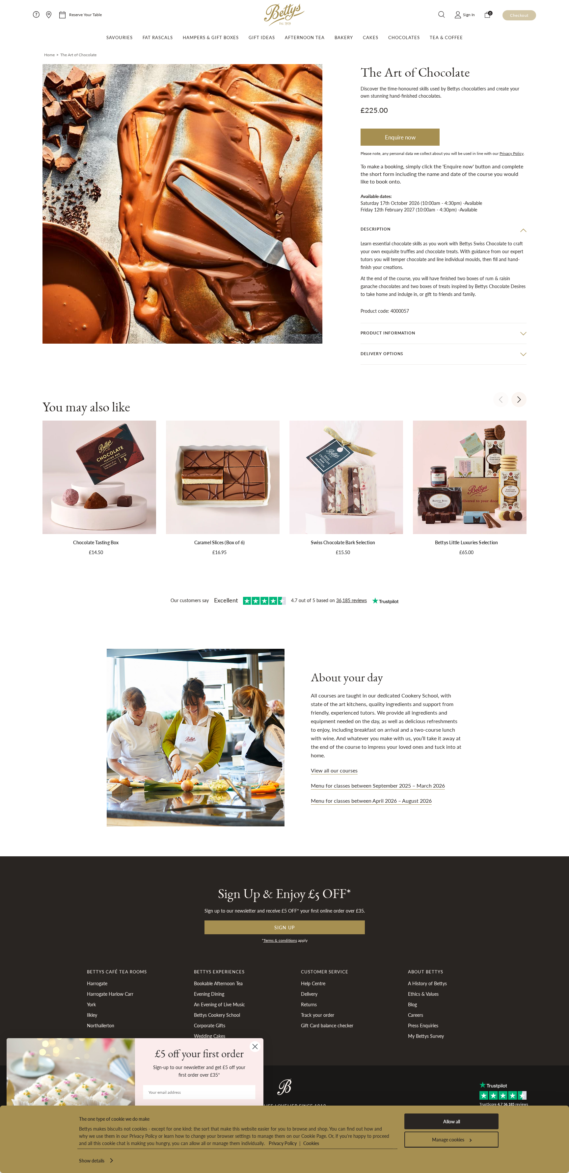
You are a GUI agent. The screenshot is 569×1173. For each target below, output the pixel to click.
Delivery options (382, 353)
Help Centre (313, 983)
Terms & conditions (280, 940)
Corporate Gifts (209, 1025)
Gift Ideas (262, 37)
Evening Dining (209, 993)
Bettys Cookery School (217, 1015)
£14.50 (96, 552)
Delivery (309, 993)
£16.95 (219, 552)
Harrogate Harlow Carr (110, 993)
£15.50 (343, 552)
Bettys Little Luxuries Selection (466, 542)
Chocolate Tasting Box (96, 542)
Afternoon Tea (305, 37)
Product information (388, 333)
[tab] (444, 230)
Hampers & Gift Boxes (211, 37)
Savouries (119, 37)
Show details (91, 1160)
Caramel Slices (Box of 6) (219, 542)
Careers (415, 1015)
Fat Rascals (158, 37)
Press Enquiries (423, 1025)
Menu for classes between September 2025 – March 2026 (378, 785)
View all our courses (334, 770)
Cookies (311, 1143)
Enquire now (400, 137)
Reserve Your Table (85, 14)
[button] (500, 399)
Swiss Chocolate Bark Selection (343, 542)
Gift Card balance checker (327, 1025)
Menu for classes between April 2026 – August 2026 (371, 800)
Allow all (451, 1121)
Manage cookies (448, 1139)
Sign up (284, 927)
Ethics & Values (423, 993)
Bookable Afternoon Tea (218, 983)
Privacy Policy (283, 1143)
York (91, 1004)
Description (376, 229)
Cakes (370, 37)
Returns (309, 1004)
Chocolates (404, 37)
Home (49, 55)
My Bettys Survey (426, 1036)
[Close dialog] (255, 1046)
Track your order (317, 1015)
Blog (412, 1004)
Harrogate (97, 983)
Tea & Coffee (446, 37)
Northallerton (100, 1025)
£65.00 (466, 552)
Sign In (469, 14)
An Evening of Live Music (219, 1004)
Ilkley (92, 1015)
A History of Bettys (427, 983)
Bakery (344, 37)
